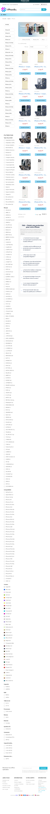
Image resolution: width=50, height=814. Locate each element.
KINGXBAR (9, 343)
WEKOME (9, 466)
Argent (8, 586)
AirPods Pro (9, 492)
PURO (8, 390)
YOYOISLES (9, 476)
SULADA (8, 422)
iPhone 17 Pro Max (9, 42)
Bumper (8, 155)
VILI (7, 461)
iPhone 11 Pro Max (9, 119)
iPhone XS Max (10, 576)
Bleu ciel (9, 637)
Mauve (8, 621)
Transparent (10, 643)
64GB (8, 686)
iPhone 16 (7, 65)
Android (8, 728)
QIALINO (9, 392)
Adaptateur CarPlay (10, 142)
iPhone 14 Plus (8, 87)
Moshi (8, 365)
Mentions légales (17, 782)
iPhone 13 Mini (8, 100)
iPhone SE (7, 30)
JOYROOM (9, 336)
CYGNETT (9, 262)
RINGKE (8, 407)
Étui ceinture (9, 197)
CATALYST (9, 252)
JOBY (7, 333)
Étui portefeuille (10, 201)
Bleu (8, 589)
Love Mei (9, 350)
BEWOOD (9, 234)
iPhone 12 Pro (8, 110)
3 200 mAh (9, 745)
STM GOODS (9, 419)
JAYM (8, 328)
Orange (9, 597)
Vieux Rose (9, 664)
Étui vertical (9, 204)
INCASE (8, 321)
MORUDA (9, 363)
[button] (25, 73)
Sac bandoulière (10, 182)
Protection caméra (10, 174)
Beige (8, 640)
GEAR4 (8, 294)
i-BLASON (9, 308)
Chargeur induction (10, 157)
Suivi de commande (30, 780)
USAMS (8, 459)
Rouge (8, 605)
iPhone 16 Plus (8, 62)
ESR (7, 284)
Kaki (8, 651)
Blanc (8, 624)
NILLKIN (8, 373)
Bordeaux (9, 645)
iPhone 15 (7, 78)
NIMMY (8, 375)
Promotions (5, 783)
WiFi (7, 739)
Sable (8, 619)
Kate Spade (9, 340)
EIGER (8, 274)
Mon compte (5, 789)
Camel (8, 677)
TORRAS (8, 439)
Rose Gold (9, 654)
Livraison (16, 780)
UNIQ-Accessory (10, 456)
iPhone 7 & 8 (8, 36)
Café (7, 672)
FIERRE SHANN (10, 289)
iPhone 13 (7, 103)
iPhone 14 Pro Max (9, 81)
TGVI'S (8, 437)
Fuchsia (8, 613)
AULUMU (9, 225)
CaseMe (9, 247)
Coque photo (10, 162)
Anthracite (9, 635)
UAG (8, 449)
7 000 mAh (9, 750)
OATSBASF (9, 382)
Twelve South (9, 447)
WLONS (8, 471)
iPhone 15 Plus (8, 74)
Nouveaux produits (6, 785)
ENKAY (8, 279)
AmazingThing (10, 220)
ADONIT (8, 217)
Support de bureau (10, 189)
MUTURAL (9, 368)
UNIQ (8, 454)
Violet (8, 600)
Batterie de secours (10, 150)
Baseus (8, 229)
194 (40, 214)
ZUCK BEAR (9, 486)
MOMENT (9, 360)
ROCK (8, 410)
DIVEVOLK (9, 266)
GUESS (8, 301)
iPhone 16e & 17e (10, 556)
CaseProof (9, 249)
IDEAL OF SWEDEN (10, 316)
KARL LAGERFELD (10, 338)
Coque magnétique (10, 160)
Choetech (9, 254)
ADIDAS (8, 215)
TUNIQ (8, 444)
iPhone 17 (7, 49)
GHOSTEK (9, 296)
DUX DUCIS (9, 271)
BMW (8, 239)
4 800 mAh (9, 748)
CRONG (8, 259)
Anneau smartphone (10, 145)
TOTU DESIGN (10, 442)
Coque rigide (10, 164)
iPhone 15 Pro (8, 71)
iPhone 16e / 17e (9, 52)
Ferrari (8, 286)
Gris (8, 616)
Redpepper (9, 402)
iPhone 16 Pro (8, 58)
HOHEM (8, 306)
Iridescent (9, 675)
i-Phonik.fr (9, 311)
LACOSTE (9, 345)
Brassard (8, 152)
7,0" (7, 705)
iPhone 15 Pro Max (9, 68)
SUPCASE (9, 424)
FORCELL (9, 291)
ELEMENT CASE (10, 276)
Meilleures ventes (6, 787)
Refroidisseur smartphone (10, 179)
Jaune (8, 603)
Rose (8, 592)
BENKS (8, 232)
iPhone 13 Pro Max (9, 94)
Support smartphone (10, 192)
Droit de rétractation (18, 790)
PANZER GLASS (10, 385)
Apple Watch (9, 494)
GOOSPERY (9, 299)
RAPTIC (8, 397)
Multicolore (9, 627)
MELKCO (8, 353)
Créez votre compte (30, 784)
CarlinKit (8, 242)
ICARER (8, 313)
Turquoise (9, 611)
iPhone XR (9, 573)
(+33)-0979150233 (14, 4)
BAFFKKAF (9, 227)
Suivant (44, 214)
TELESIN (8, 432)
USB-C (8, 581)
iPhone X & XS (9, 571)
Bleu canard (9, 680)
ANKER (8, 222)
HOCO (8, 303)
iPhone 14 (7, 90)
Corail (8, 659)
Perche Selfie (9, 172)
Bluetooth (9, 734)
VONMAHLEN (10, 464)
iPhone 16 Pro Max (9, 55)
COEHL (8, 257)
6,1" (7, 703)
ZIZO (8, 484)
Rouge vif (9, 667)
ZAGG (8, 479)
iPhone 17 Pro (8, 46)
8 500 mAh (9, 752)
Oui (8, 723)
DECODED (9, 264)
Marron (9, 632)
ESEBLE (8, 281)
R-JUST (8, 395)
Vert (8, 595)
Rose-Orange (9, 670)
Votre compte (30, 777)
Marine (8, 648)
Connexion (28, 782)
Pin (8, 662)
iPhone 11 (7, 126)
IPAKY (8, 326)
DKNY (8, 269)
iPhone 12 (7, 116)
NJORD (8, 377)
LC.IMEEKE (9, 348)
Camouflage (9, 656)
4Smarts (8, 210)
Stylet (8, 187)
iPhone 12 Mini (8, 113)
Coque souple (10, 167)
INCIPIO (8, 323)
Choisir (38, 47)
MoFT (8, 358)
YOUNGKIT (9, 474)
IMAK (7, 318)
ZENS (8, 481)
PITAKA (8, 387)
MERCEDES (9, 355)
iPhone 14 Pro (8, 84)
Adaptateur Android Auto (10, 140)
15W (7, 758)
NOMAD (8, 380)
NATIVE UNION (10, 370)
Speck (8, 414)
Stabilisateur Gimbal (10, 184)
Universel (8, 578)
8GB (7, 694)
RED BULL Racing (10, 400)
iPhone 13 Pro (8, 97)
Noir (8, 608)
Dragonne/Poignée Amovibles (10, 169)
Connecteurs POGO (10, 737)
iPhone (7, 24)
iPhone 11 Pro (8, 122)
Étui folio (9, 199)
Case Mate (9, 244)
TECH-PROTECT (10, 429)
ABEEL (8, 212)
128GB (8, 689)
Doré (8, 629)
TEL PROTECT (10, 434)
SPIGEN (8, 417)
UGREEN (8, 451)
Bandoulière (9, 147)
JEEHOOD (9, 331)
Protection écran (10, 177)
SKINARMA (9, 412)
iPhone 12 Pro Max (9, 106)
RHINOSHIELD (10, 405)
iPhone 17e (7, 39)
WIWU (8, 469)
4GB (7, 697)
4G (7, 717)
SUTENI (8, 427)
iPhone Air (7, 33)
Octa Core (9, 711)
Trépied (8, 194)
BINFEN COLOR (10, 237)
